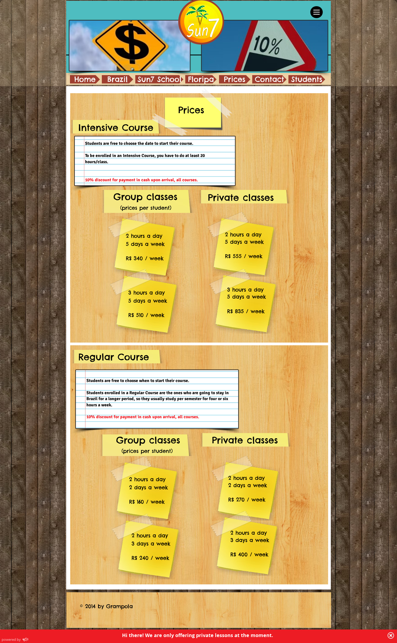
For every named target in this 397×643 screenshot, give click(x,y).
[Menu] (316, 12)
